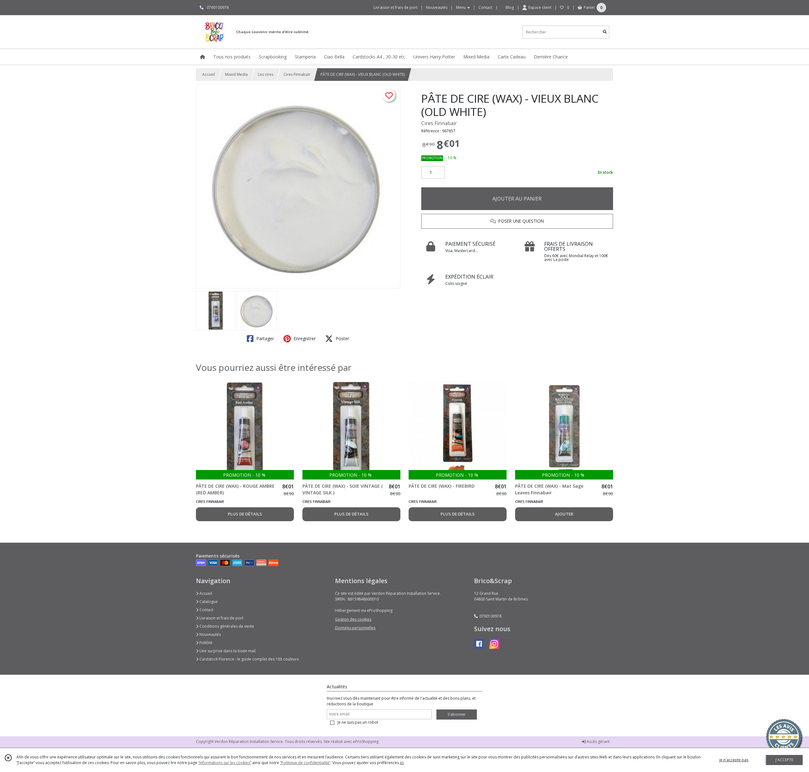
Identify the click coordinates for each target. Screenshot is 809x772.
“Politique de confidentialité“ (305, 762)
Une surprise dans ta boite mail (227, 651)
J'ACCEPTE (784, 760)
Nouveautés (209, 634)
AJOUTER (564, 514)
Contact (485, 7)
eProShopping (366, 741)
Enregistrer (304, 338)
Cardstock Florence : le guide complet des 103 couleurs (248, 659)
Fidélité (205, 642)
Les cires (265, 74)
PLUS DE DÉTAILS (245, 514)
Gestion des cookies (353, 619)
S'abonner (456, 714)
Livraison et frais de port (220, 618)
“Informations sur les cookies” (224, 762)
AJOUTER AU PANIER (517, 198)
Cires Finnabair (296, 74)
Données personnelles (355, 627)
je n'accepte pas (733, 760)
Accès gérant (598, 741)
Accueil (208, 74)
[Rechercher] (605, 32)
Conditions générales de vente (226, 626)
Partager (264, 338)
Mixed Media (236, 74)
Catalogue (208, 601)
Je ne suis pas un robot (358, 722)
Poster (341, 338)
